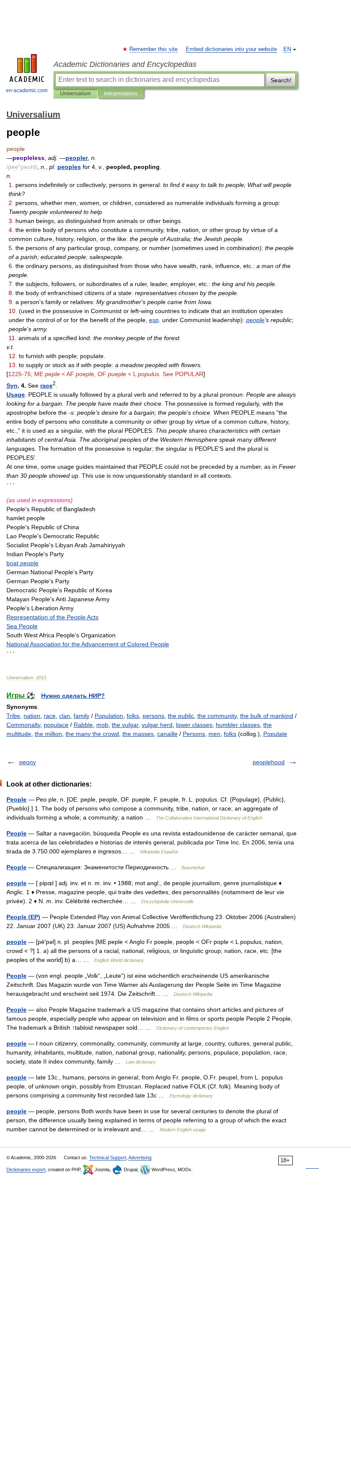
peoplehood (269, 762)
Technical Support (107, 1157)
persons (153, 715)
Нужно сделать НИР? (73, 695)
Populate (275, 733)
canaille (167, 733)
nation (32, 715)
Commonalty (23, 724)
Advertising (140, 1157)
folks (133, 715)
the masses (138, 733)
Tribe (13, 715)
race (50, 715)
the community (217, 715)
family (81, 715)
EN (287, 49)
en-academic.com (27, 90)
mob (102, 724)
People (16, 799)
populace (56, 724)
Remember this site (154, 49)
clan (64, 715)
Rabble (83, 724)
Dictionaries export (25, 1169)
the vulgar (125, 724)
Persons (194, 733)
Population (109, 715)
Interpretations (120, 93)
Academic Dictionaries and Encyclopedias (125, 64)
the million (48, 733)
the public (181, 715)
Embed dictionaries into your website (231, 49)
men (214, 733)
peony (27, 762)
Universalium (75, 93)
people (16, 883)
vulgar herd (157, 724)
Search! (281, 80)
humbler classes (238, 724)
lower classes (194, 724)
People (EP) (23, 916)
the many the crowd (92, 733)
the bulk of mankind (266, 715)
